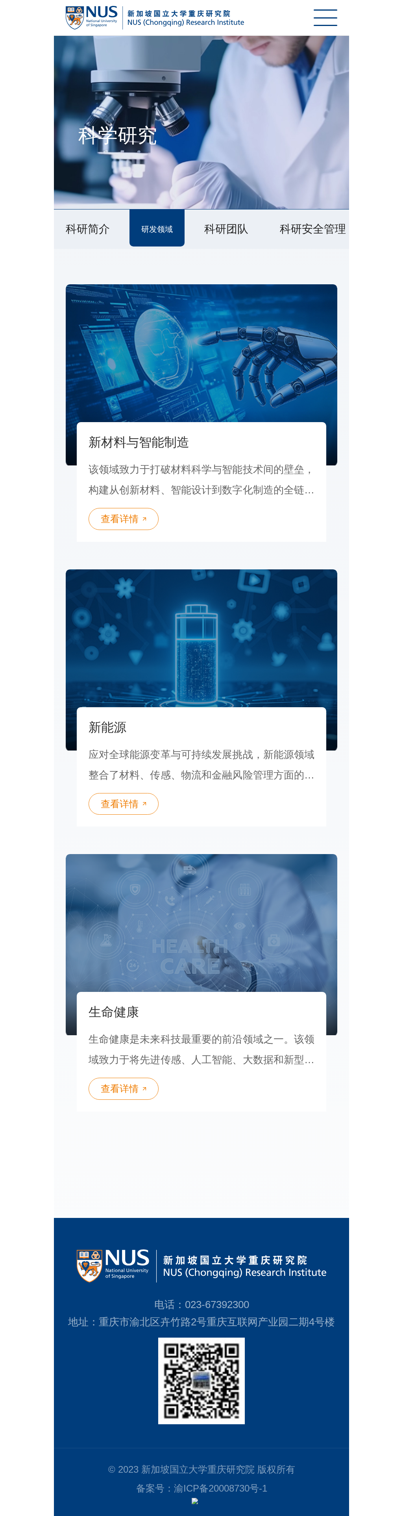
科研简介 (88, 229)
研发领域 (157, 229)
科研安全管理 (313, 229)
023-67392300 (217, 1304)
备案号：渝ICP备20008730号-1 (201, 1488)
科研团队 (226, 229)
